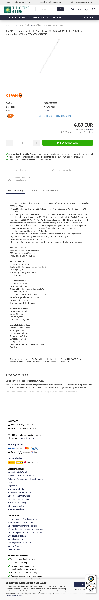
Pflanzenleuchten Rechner (19, 529)
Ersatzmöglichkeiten (17, 536)
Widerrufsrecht (14, 492)
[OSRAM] (14, 95)
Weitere (56, 17)
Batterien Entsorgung (17, 502)
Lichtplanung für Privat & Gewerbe (23, 519)
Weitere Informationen (83, 589)
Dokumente (32, 190)
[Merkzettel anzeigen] (86, 9)
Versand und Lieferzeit (18, 472)
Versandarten (15, 458)
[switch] (91, 590)
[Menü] (95, 576)
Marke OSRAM (50, 190)
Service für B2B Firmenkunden (21, 476)
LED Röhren (37, 532)
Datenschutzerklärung (14, 595)
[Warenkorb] (93, 9)
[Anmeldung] (79, 9)
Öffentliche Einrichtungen (19, 496)
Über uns (12, 506)
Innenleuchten (15, 17)
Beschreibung (15, 190)
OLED (10, 549)
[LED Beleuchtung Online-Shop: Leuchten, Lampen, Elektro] (17, 10)
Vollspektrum (37, 529)
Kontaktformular (27, 438)
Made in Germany (15, 539)
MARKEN (88, 17)
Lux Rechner (31, 526)
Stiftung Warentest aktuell (19, 543)
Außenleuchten (38, 17)
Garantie (20, 506)
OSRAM (47, 111)
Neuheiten (17, 549)
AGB (9, 489)
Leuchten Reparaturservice (20, 499)
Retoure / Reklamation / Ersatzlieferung (25, 479)
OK (83, 584)
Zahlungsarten (15, 444)
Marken (11, 546)
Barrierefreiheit (19, 489)
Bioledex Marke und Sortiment (21, 522)
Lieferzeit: (10, 107)
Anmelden (71, 391)
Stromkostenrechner (17, 526)
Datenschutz (26, 492)
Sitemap (18, 546)
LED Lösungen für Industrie (19, 532)
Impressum (13, 486)
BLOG (10, 482)
